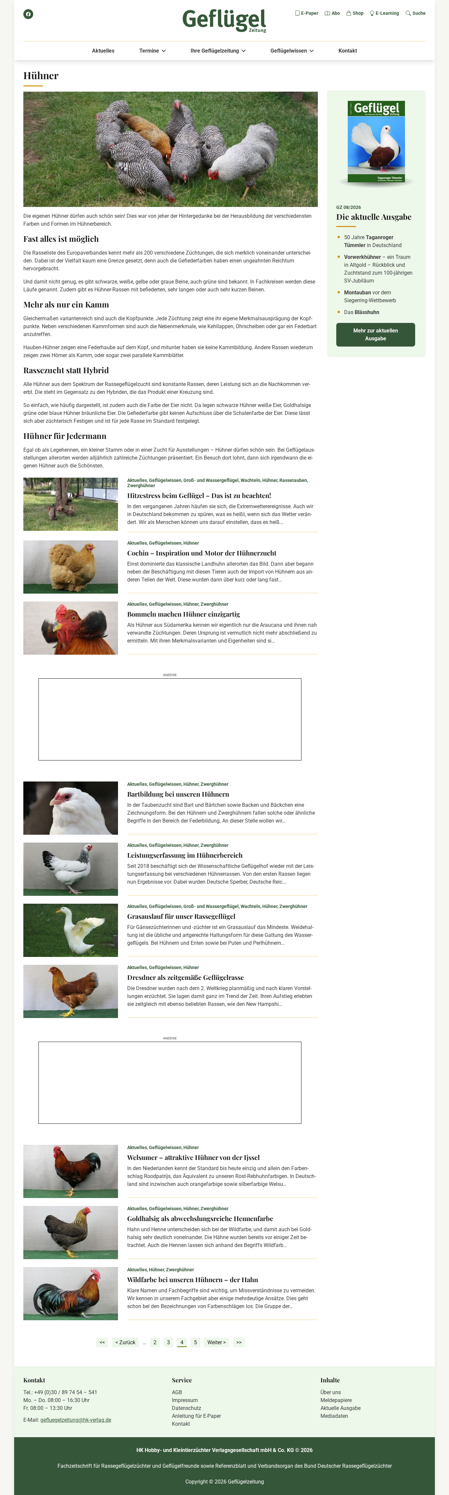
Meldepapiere (336, 1400)
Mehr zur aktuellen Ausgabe (375, 335)
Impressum (185, 1400)
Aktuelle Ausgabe (340, 1408)
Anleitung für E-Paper (196, 1416)
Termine (149, 51)
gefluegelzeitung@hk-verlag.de (75, 1420)
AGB (177, 1392)
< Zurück (125, 1342)
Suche (419, 13)
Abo (336, 13)
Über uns (330, 1392)
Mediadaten (334, 1416)
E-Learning (387, 13)
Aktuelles (103, 51)
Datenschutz (186, 1408)
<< (102, 1342)
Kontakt (348, 51)
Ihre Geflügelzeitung (215, 51)
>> (239, 1342)
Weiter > (216, 1342)
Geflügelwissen (289, 51)
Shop (358, 13)
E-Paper (309, 13)
